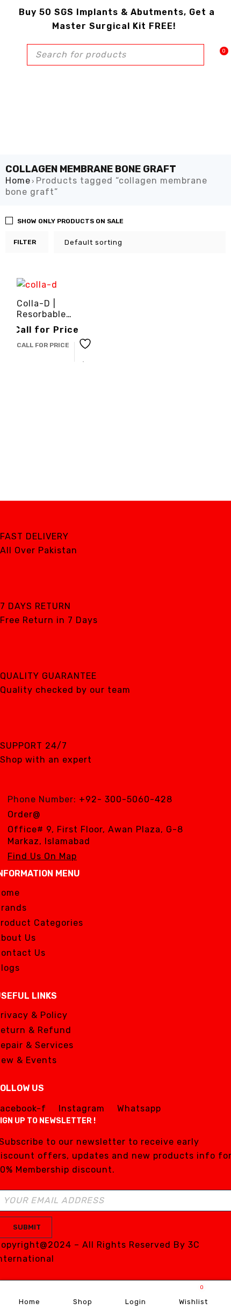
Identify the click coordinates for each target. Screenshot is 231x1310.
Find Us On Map (42, 856)
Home (18, 180)
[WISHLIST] (83, 352)
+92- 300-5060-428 (125, 799)
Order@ (24, 814)
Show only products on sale (70, 221)
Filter (24, 242)
